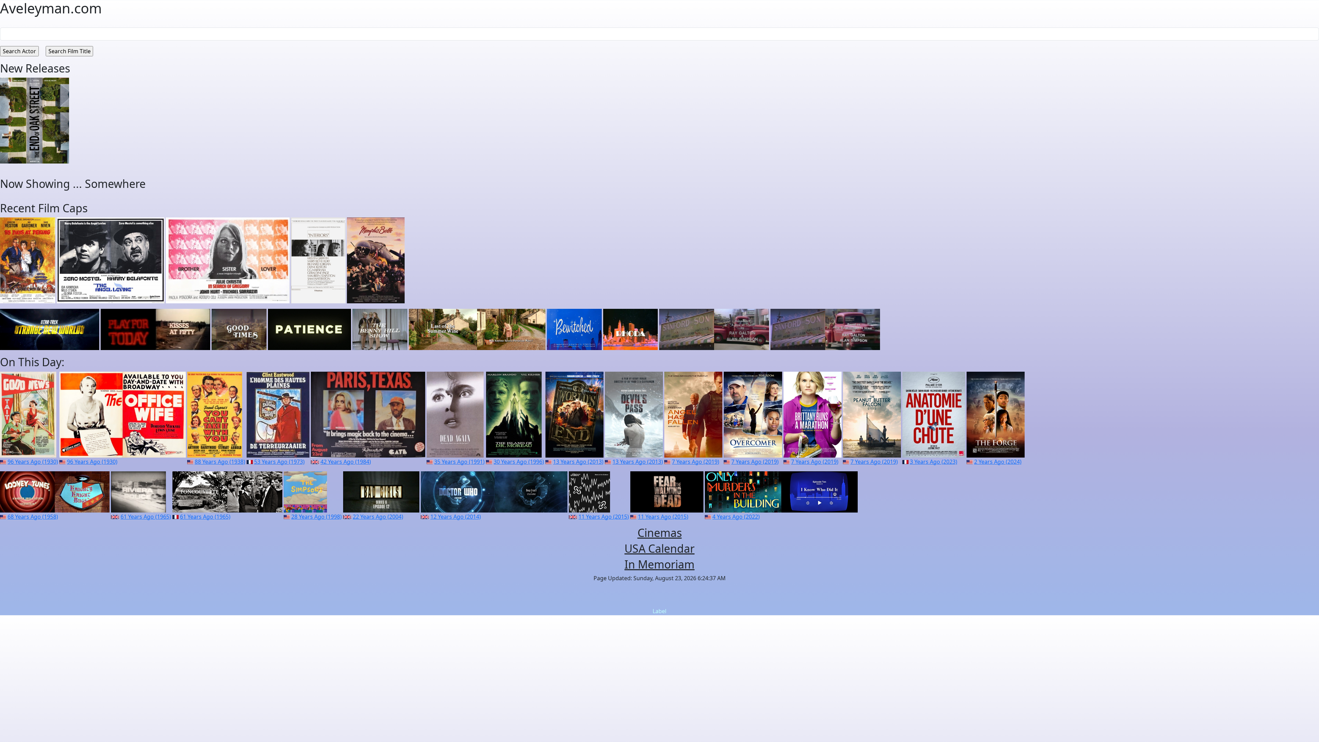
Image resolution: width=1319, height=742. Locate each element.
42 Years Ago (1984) (345, 461)
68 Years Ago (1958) (33, 516)
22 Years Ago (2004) (378, 516)
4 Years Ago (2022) (736, 516)
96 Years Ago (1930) (33, 461)
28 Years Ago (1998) (316, 516)
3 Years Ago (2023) (933, 461)
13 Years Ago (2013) (578, 461)
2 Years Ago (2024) (998, 461)
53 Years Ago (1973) (279, 461)
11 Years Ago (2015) (603, 516)
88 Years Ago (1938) (220, 461)
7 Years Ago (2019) (695, 461)
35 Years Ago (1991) (459, 461)
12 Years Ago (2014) (455, 516)
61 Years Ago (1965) (146, 516)
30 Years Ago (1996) (519, 461)
